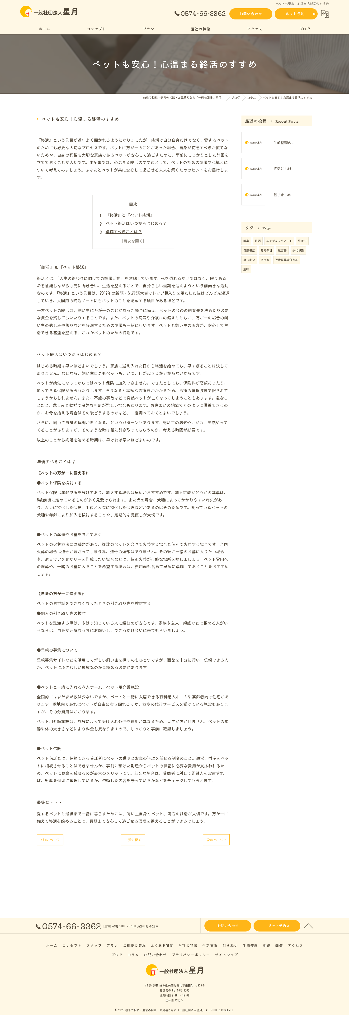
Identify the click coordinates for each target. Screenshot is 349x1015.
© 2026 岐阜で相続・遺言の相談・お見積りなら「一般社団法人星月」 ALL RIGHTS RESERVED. (175, 1010)
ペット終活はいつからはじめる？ (136, 223)
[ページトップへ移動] (308, 926)
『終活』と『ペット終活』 (130, 215)
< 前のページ (50, 839)
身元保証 (266, 250)
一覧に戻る (133, 839)
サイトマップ (226, 954)
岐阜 (246, 241)
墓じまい (249, 260)
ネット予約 (295, 13)
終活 (258, 241)
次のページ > (216, 839)
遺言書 (282, 250)
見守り (302, 241)
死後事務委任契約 (286, 260)
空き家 (265, 260)
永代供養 (298, 250)
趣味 (246, 269)
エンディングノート (279, 241)
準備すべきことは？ (124, 231)
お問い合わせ (250, 13)
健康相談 (249, 250)
